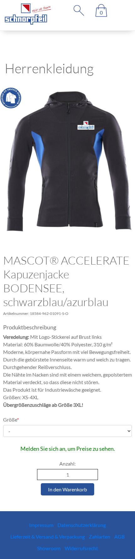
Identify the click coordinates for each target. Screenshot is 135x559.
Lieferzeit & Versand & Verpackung (47, 536)
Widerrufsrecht (81, 548)
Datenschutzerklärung (81, 525)
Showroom (49, 548)
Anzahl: (67, 464)
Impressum (41, 525)
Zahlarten (99, 536)
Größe (11, 419)
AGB (119, 536)
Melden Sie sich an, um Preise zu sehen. (67, 448)
